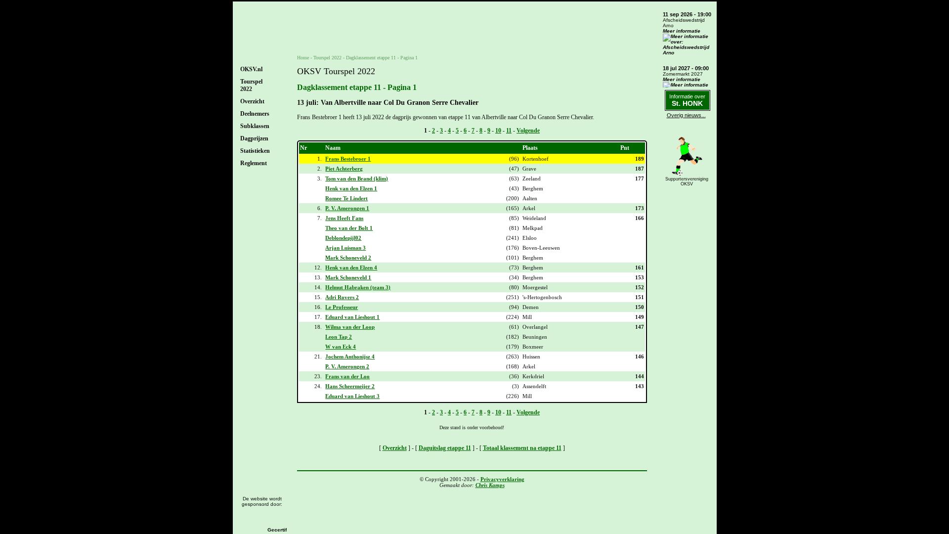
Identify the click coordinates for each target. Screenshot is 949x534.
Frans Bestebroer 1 (348, 159)
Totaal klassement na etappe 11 (522, 448)
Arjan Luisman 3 (345, 248)
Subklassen (254, 126)
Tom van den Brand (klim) (356, 178)
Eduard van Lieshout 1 (352, 317)
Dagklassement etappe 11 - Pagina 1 (382, 57)
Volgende (528, 130)
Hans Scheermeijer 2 (350, 386)
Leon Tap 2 (338, 337)
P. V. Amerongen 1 (347, 208)
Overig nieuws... (686, 115)
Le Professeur (341, 307)
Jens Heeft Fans (344, 218)
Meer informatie (681, 31)
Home (303, 57)
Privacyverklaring (502, 479)
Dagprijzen (254, 138)
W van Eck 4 (340, 347)
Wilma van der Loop (350, 327)
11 (509, 130)
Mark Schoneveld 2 (348, 258)
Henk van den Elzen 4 (351, 267)
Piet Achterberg (344, 169)
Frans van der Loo (347, 376)
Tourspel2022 (251, 85)
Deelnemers (254, 113)
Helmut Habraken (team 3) (357, 287)
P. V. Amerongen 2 (347, 366)
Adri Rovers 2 (342, 297)
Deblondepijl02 (343, 238)
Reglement (253, 163)
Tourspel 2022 (327, 57)
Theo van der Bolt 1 (349, 228)
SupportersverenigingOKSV (686, 181)
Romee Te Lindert (346, 198)
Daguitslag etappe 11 (445, 448)
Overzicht (252, 101)
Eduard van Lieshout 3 (352, 396)
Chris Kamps (490, 485)
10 (498, 130)
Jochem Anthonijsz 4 (350, 356)
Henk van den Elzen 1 (351, 188)
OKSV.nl (251, 69)
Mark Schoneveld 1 (348, 277)
